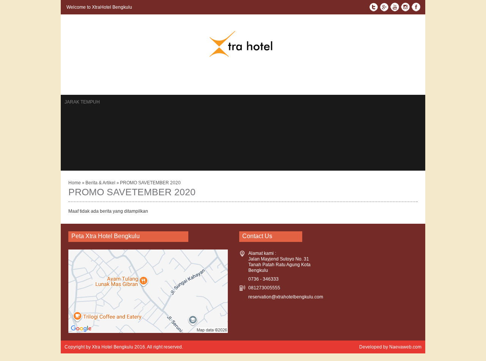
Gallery (204, 81)
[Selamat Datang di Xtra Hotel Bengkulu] (243, 56)
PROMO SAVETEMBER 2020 (150, 182)
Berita (178, 81)
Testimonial (237, 81)
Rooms (94, 81)
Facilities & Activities (313, 81)
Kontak (119, 81)
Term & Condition (369, 81)
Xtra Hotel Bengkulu (112, 347)
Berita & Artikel (101, 182)
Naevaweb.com (405, 347)
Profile (269, 81)
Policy (406, 81)
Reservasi (149, 81)
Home (71, 81)
